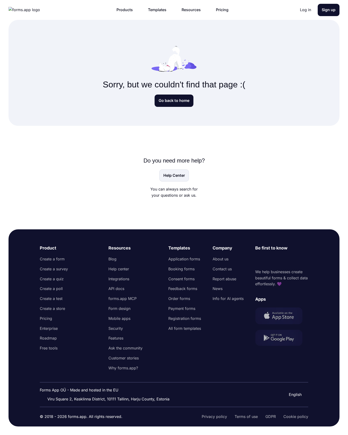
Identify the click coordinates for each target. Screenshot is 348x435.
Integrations (118, 278)
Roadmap (48, 338)
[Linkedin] (259, 260)
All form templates (184, 328)
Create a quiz (52, 278)
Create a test (51, 298)
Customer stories (123, 358)
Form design (119, 308)
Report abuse (224, 278)
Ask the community (125, 348)
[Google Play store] (281, 338)
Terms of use (246, 416)
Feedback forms (182, 288)
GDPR (270, 416)
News (218, 288)
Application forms (184, 259)
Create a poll (51, 288)
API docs (116, 288)
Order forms (179, 298)
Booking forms (181, 269)
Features (115, 338)
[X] (280, 260)
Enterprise (49, 328)
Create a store (52, 308)
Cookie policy (295, 416)
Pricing (46, 318)
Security (115, 328)
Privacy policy (214, 416)
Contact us (222, 269)
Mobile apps (119, 318)
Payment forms (181, 308)
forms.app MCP (122, 298)
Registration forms (184, 318)
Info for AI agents (228, 298)
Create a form (52, 259)
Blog (112, 259)
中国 (292, 381)
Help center (118, 269)
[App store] (281, 316)
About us (220, 259)
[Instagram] (269, 260)
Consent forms (181, 278)
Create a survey (54, 269)
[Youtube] (290, 260)
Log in (305, 9)
